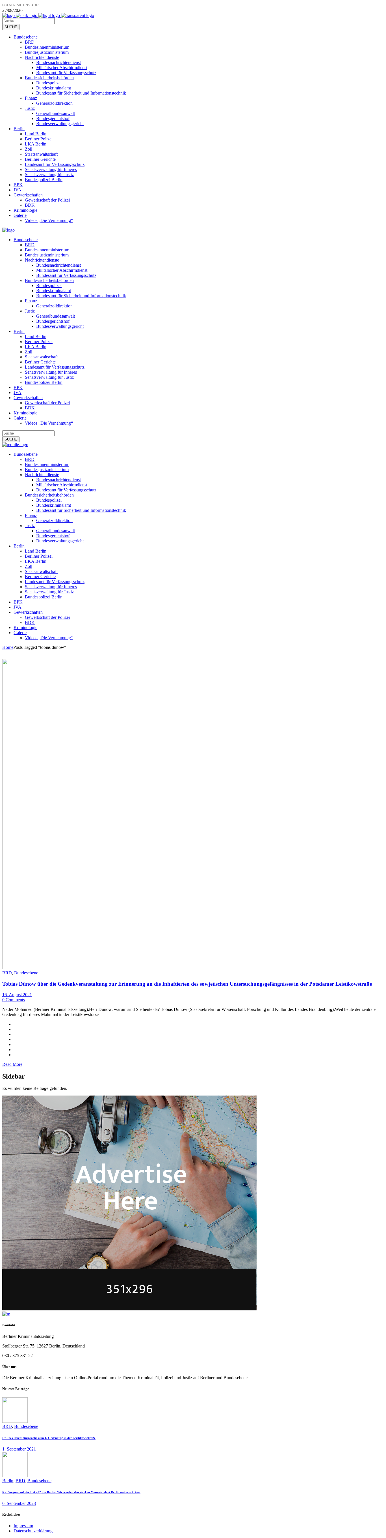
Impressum (23, 1525)
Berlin (7, 1480)
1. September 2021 (19, 1449)
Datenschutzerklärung (33, 1530)
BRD (7, 972)
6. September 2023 (19, 1503)
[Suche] (10, 27)
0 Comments (13, 999)
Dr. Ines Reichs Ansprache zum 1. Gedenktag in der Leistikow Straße (49, 1437)
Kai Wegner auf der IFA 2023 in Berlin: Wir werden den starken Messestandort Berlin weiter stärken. (71, 1492)
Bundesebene (26, 972)
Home (7, 647)
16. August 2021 (17, 994)
